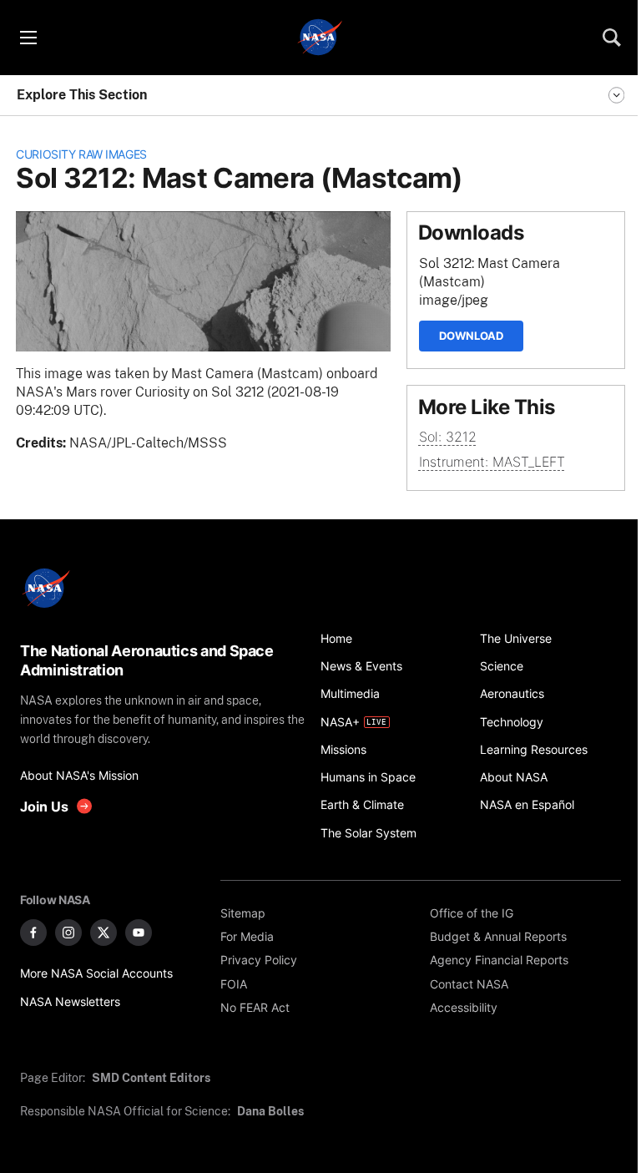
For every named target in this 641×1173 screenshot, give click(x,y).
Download (471, 335)
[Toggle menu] (27, 37)
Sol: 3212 (448, 437)
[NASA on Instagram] (68, 932)
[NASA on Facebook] (33, 932)
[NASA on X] (103, 932)
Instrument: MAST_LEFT (492, 462)
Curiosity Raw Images (81, 154)
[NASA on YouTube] (138, 932)
